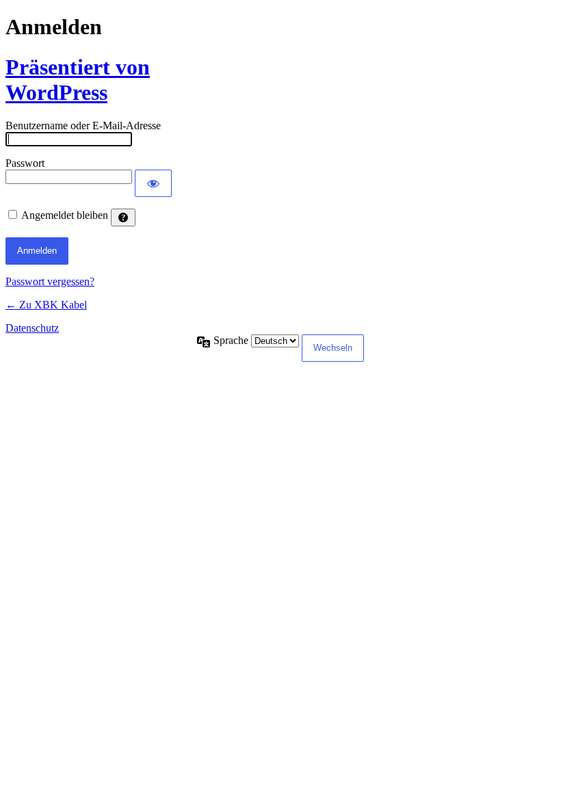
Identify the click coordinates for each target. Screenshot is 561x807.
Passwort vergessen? (49, 281)
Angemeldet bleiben (64, 215)
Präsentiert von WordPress (77, 80)
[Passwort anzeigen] (153, 183)
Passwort (24, 163)
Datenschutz (32, 328)
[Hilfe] (123, 217)
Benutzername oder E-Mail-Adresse (83, 125)
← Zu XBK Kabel (46, 304)
